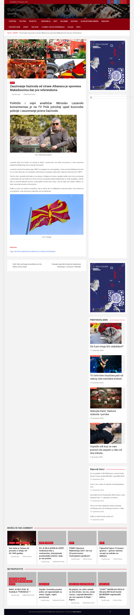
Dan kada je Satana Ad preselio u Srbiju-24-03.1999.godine (19, 550)
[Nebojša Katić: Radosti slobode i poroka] (106, 387)
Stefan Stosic (27, 556)
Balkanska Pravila (29, 94)
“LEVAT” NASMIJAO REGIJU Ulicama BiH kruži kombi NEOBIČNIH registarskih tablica (111, 593)
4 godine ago (15, 556)
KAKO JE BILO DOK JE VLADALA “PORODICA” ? (19, 590)
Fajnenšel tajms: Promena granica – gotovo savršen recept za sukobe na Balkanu (111, 552)
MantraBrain (77, 612)
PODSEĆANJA (25, 543)
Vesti (78, 27)
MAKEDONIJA (26, 251)
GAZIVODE (17, 251)
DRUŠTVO (32, 21)
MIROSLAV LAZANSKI (38, 251)
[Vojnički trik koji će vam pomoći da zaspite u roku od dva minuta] (106, 423)
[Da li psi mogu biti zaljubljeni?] (106, 323)
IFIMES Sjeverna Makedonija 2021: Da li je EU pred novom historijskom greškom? (80, 552)
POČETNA (12, 21)
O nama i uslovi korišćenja (53, 27)
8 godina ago (16, 94)
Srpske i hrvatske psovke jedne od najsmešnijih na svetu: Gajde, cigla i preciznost (50, 593)
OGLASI (70, 27)
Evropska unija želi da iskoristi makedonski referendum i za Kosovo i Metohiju (66, 265)
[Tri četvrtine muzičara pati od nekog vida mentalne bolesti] (106, 355)
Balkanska (17, 9)
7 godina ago (105, 600)
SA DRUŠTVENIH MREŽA (89, 21)
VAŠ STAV (35, 27)
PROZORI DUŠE (14, 27)
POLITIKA (22, 21)
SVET (55, 21)
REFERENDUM (50, 251)
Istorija (12, 543)
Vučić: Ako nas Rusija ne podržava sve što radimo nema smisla (27, 265)
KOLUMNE (64, 21)
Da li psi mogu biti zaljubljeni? (106, 346)
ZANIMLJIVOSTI (95, 356)
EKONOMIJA (45, 21)
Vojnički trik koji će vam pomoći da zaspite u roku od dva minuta (106, 449)
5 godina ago (45, 561)
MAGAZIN (105, 21)
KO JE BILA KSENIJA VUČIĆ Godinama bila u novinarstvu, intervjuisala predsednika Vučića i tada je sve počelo (51, 553)
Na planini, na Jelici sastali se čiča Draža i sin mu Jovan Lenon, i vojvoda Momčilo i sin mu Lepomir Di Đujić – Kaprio (82, 594)
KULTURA (74, 21)
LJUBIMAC (93, 323)
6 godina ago (45, 600)
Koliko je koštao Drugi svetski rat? (101, 516)
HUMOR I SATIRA (14, 578)
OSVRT (25, 27)
